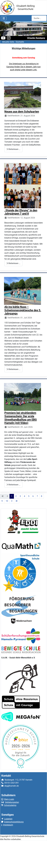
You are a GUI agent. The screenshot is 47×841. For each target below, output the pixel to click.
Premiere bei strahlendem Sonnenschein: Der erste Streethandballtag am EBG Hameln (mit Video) (20, 418)
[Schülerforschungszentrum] (20, 635)
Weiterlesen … (14, 149)
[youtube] (3, 39)
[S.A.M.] (21, 677)
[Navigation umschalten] (4, 18)
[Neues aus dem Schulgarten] (22, 95)
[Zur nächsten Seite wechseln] (12, 501)
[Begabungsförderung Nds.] (20, 610)
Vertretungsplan (12, 802)
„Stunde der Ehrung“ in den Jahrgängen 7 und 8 (20, 212)
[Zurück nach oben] (42, 836)
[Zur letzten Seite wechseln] (16, 501)
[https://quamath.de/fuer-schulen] (21, 546)
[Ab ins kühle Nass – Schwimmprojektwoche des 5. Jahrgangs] (22, 290)
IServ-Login (9, 799)
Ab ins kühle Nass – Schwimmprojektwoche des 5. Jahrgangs (22, 310)
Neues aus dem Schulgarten (21, 111)
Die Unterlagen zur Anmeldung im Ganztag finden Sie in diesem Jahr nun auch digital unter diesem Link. (23, 67)
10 (7, 501)
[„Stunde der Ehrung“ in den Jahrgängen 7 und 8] (22, 185)
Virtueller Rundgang (36, 38)
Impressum (8, 825)
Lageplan (8, 819)
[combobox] (39, 18)
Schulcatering (10, 805)
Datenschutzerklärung (14, 822)
